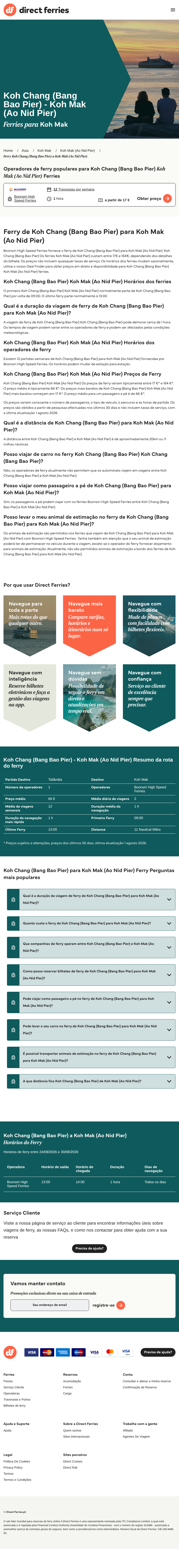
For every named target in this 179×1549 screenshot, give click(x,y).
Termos (8, 1473)
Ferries (68, 1387)
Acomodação (72, 1381)
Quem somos (72, 1430)
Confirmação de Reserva (140, 1387)
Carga (67, 1393)
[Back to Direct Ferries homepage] (36, 9)
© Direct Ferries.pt (14, 1512)
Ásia (25, 151)
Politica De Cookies (16, 1461)
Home (8, 151)
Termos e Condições (17, 1479)
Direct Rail (70, 1467)
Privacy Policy (12, 1467)
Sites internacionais (76, 1436)
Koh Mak (44, 151)
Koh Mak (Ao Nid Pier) (77, 151)
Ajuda (7, 1430)
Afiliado (128, 1430)
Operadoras (11, 1393)
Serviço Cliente (13, 1387)
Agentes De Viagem (136, 1436)
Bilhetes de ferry (14, 1405)
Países (8, 1381)
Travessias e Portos (16, 1399)
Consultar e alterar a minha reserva (147, 1381)
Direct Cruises (72, 1461)
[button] (91, 899)
